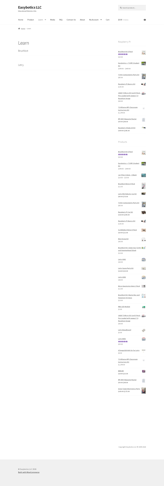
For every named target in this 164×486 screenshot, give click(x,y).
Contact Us (71, 19)
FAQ (60, 19)
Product (30, 19)
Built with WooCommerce (28, 472)
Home (20, 19)
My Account (94, 19)
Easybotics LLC (29, 7)
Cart (107, 19)
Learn (40, 19)
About (82, 19)
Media (52, 19)
